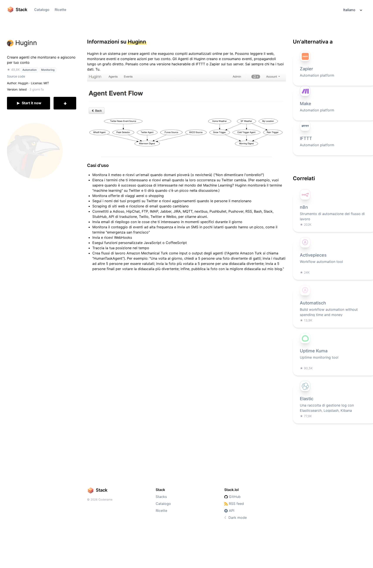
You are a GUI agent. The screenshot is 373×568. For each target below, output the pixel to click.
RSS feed (236, 503)
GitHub (234, 496)
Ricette (60, 9)
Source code (16, 76)
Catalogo (41, 9)
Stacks (161, 496)
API (231, 510)
